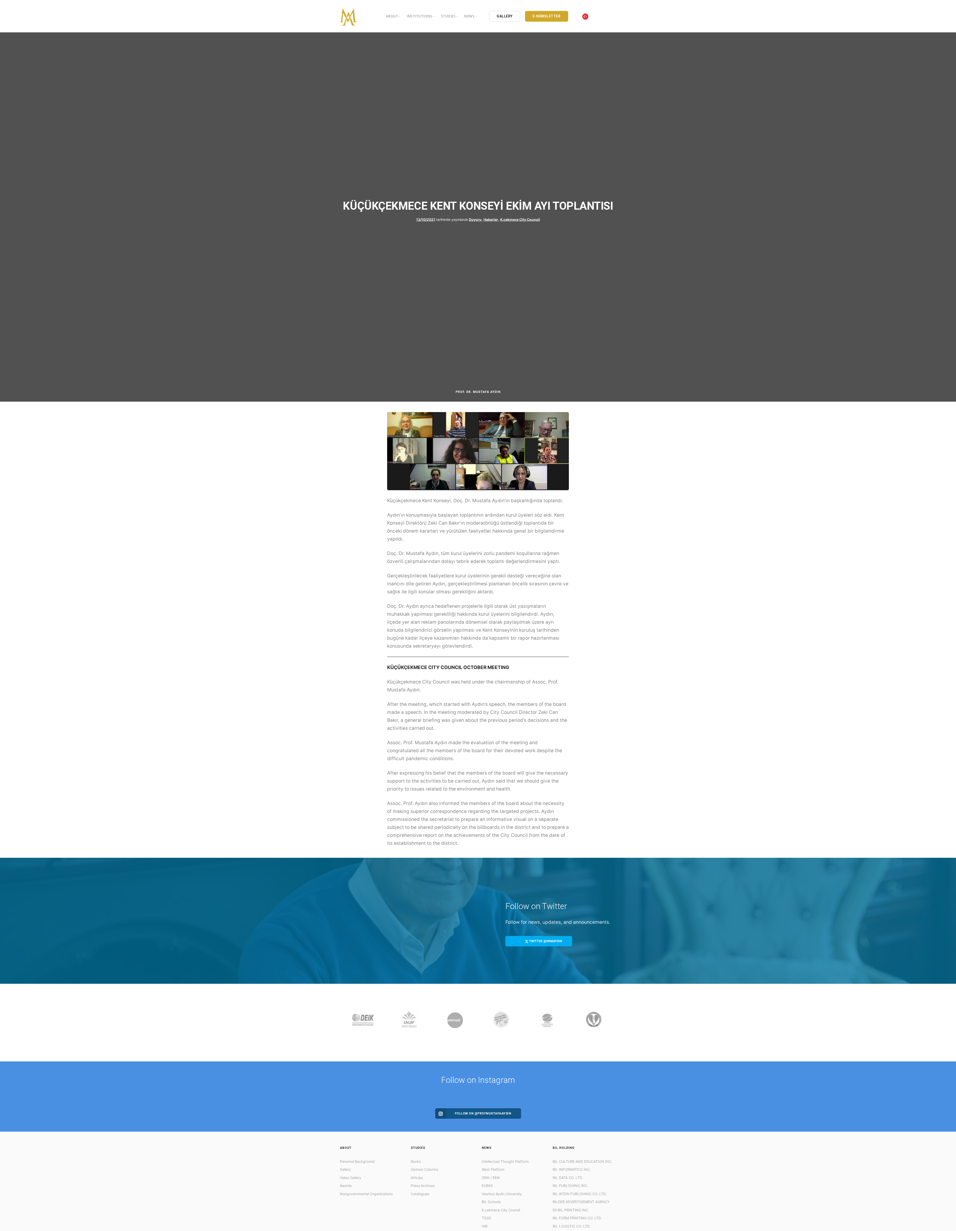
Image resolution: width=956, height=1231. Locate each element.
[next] (611, 1022)
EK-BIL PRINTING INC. (571, 1210)
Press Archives (423, 1185)
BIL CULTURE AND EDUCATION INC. (582, 1161)
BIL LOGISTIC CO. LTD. (571, 1226)
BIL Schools (491, 1202)
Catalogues (420, 1194)
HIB (484, 1226)
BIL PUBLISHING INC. (570, 1185)
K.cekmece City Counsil (520, 219)
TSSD (486, 1218)
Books (416, 1161)
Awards (346, 1185)
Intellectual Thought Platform (505, 1161)
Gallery (345, 1169)
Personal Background (357, 1161)
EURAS (487, 1185)
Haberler (490, 219)
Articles (417, 1177)
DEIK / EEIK (491, 1177)
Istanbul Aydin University (502, 1194)
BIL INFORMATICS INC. (572, 1169)
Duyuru (475, 219)
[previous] (345, 1022)
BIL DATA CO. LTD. (568, 1177)
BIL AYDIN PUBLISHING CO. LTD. (579, 1194)
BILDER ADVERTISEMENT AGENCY (581, 1202)
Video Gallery (350, 1177)
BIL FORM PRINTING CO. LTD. (577, 1218)
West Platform (493, 1169)
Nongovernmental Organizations (366, 1194)
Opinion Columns (424, 1169)
